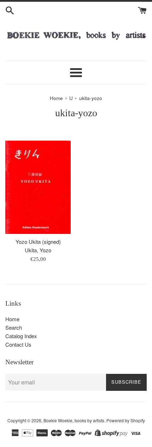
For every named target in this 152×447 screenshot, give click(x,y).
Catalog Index (21, 336)
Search (13, 327)
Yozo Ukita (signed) (38, 241)
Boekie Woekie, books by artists (73, 420)
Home (12, 319)
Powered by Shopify (125, 420)
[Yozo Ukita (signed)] (38, 187)
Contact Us (18, 344)
